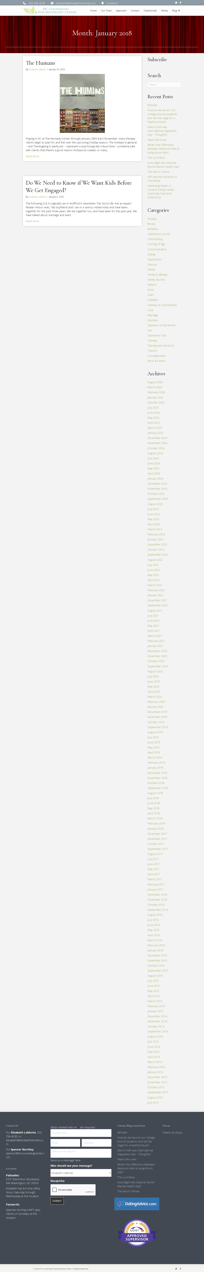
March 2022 (155, 585)
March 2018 (155, 818)
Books (151, 224)
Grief (150, 295)
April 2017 (154, 874)
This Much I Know (158, 171)
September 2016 (158, 909)
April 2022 (154, 580)
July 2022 (153, 565)
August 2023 (155, 504)
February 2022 (156, 590)
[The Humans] (82, 103)
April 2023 (154, 524)
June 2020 (154, 681)
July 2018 (153, 798)
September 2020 (158, 666)
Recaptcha (57, 1181)
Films (151, 289)
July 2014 (153, 1041)
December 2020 (157, 651)
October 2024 (156, 448)
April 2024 (154, 473)
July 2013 (153, 1102)
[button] (179, 10)
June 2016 (154, 925)
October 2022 (156, 549)
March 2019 (155, 757)
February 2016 (156, 945)
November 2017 (157, 839)
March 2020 (155, 696)
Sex (150, 330)
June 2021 (154, 620)
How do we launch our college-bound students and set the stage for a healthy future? (136, 1141)
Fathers (152, 284)
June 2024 (154, 463)
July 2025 (153, 407)
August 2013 (155, 1097)
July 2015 (153, 980)
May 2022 (153, 575)
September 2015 (158, 970)
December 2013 (157, 1077)
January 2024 (155, 478)
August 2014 (155, 1036)
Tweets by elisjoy (172, 1132)
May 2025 (153, 417)
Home (93, 10)
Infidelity (153, 300)
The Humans (40, 62)
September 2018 (158, 788)
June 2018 (154, 803)
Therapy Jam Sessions (161, 345)
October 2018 (156, 783)
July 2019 (153, 737)
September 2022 (158, 554)
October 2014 (156, 1026)
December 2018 (157, 773)
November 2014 (157, 1021)
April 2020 (154, 691)
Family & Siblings (157, 274)
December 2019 (157, 712)
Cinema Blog (155, 239)
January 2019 (155, 767)
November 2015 (157, 960)
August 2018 (155, 793)
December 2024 (157, 438)
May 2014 (153, 1052)
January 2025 (155, 433)
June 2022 (154, 570)
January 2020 (155, 707)
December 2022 (157, 544)
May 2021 (153, 625)
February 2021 (156, 641)
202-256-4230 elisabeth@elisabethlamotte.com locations (72, 3)
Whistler (153, 105)
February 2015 (156, 1006)
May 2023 (153, 519)
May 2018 (153, 808)
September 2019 (158, 727)
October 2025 (156, 402)
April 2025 (154, 422)
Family (151, 269)
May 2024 (153, 468)
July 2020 (153, 676)
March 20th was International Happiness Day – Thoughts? (162, 130)
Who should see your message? (71, 1165)
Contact (135, 10)
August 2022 (155, 560)
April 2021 (154, 631)
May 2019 (153, 747)
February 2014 (156, 1067)
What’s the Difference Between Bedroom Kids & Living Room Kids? (163, 148)
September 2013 (158, 1092)
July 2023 (153, 509)
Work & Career (156, 361)
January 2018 (155, 828)
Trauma (152, 350)
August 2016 (155, 915)
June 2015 (154, 986)
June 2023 (154, 514)
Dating (151, 254)
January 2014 (155, 1072)
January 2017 (155, 889)
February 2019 (156, 762)
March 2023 (155, 529)
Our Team (106, 10)
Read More (32, 156)
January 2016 (155, 950)
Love (150, 310)
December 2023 (157, 483)
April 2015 (154, 996)
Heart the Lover (157, 139)
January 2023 (155, 539)
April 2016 (154, 935)
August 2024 (155, 453)
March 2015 (155, 1001)
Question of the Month (162, 325)
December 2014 (157, 1016)
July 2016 (153, 920)
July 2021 (153, 615)
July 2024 (153, 458)
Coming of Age (156, 244)
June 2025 (154, 412)
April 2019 (154, 752)
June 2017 (154, 864)
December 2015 (157, 955)
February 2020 (156, 701)
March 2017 (155, 879)
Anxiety (152, 219)
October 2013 (156, 1087)
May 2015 (153, 991)
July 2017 (153, 859)
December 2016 (157, 894)
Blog (174, 10)
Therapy (152, 340)
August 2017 (155, 854)
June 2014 (154, 1047)
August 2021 (155, 610)
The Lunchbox (156, 157)
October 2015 (156, 965)
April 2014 (154, 1057)
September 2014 (158, 1031)
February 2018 (156, 823)
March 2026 (155, 387)
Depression (155, 259)
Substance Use (157, 335)
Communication (157, 249)
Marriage (153, 315)
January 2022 (155, 595)
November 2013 (157, 1082)
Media (164, 10)
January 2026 (155, 397)
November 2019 (157, 717)
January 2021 (155, 646)
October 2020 (156, 661)
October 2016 (156, 904)
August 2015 (155, 975)
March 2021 (155, 636)
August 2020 (155, 671)
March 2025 (155, 428)
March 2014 (155, 1062)
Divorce (152, 264)
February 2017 (156, 884)
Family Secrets (156, 279)
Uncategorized (156, 356)
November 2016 (157, 899)
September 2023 (158, 499)
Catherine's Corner (159, 234)
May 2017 (153, 869)
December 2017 (157, 833)
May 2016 (153, 930)
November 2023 (157, 488)
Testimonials (150, 10)
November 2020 (157, 656)
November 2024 (157, 443)
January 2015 (155, 1011)
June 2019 (154, 742)
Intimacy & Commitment (162, 305)
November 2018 (157, 778)
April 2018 (154, 813)
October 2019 (156, 722)
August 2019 (155, 732)
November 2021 (157, 600)
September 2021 (158, 605)
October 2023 (156, 493)
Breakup (153, 229)
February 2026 (156, 392)
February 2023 (156, 534)
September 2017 (158, 849)
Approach (121, 10)
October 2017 (156, 844)
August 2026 (155, 382)
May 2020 (153, 686)
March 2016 (155, 940)
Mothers (153, 320)
